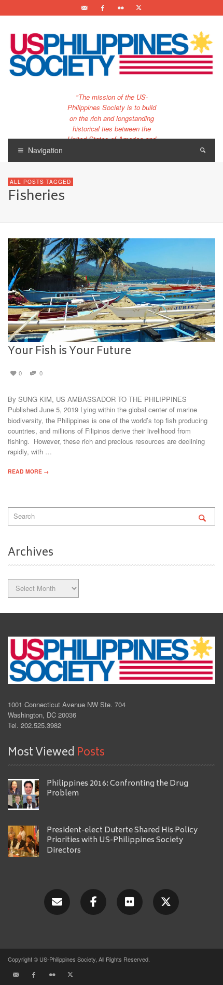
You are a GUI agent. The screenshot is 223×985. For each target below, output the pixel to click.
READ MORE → (28, 471)
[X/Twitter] (166, 902)
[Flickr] (121, 8)
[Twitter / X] (139, 8)
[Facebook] (102, 8)
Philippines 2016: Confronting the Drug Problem (117, 788)
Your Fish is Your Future (69, 351)
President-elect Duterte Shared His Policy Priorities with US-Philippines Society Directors (122, 840)
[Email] (84, 8)
